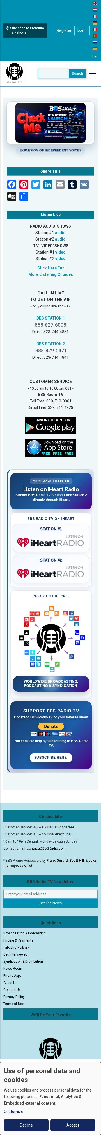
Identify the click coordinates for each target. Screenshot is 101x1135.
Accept (72, 1125)
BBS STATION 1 (50, 318)
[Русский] (95, 42)
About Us (10, 983)
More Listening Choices (50, 274)
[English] (95, 3)
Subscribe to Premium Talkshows (27, 30)
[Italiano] (95, 29)
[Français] (95, 16)
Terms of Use (13, 1004)
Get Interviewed (15, 954)
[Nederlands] (95, 10)
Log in (82, 30)
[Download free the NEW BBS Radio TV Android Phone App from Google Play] (50, 424)
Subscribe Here (51, 758)
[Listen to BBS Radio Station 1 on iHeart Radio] (51, 541)
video (60, 252)
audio (60, 232)
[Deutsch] (95, 23)
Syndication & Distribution (23, 962)
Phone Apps (12, 976)
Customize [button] (13, 1111)
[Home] (14, 73)
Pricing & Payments (18, 940)
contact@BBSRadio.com (46, 848)
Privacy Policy (14, 997)
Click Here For (50, 268)
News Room (12, 969)
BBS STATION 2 (50, 344)
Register (64, 30)
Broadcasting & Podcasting (24, 933)
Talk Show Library (16, 947)
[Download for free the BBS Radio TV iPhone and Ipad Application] (50, 447)
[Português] (95, 36)
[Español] (95, 48)
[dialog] (50, 1098)
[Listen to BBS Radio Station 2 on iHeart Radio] (51, 572)
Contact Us (12, 990)
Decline (26, 1125)
